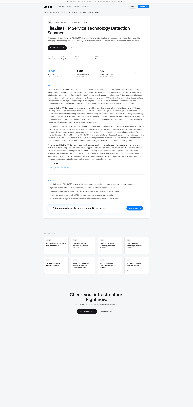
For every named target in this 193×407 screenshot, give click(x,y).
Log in (132, 7)
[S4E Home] (48, 7)
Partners (76, 7)
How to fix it (75, 48)
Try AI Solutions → (134, 208)
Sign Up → (143, 7)
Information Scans (56, 12)
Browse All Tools (107, 311)
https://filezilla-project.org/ (60, 168)
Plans (69, 7)
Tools (46, 12)
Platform (61, 7)
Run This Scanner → (57, 48)
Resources (86, 7)
